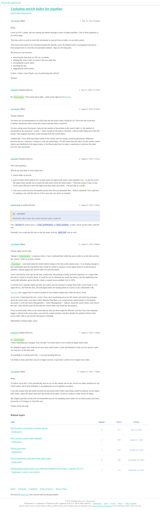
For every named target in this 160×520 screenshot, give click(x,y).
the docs (67, 97)
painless (25, 472)
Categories (22, 489)
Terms (106, 503)
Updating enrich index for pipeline (36, 9)
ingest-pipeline (34, 472)
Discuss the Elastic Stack (11, 2)
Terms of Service (46, 489)
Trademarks (97, 503)
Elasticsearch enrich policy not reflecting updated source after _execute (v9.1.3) (47, 468)
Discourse (24, 495)
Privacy (113, 503)
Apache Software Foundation (102, 506)
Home (13, 489)
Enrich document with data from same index (31, 458)
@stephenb (15, 264)
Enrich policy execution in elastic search (29, 428)
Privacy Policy (61, 489)
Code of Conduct (131, 503)
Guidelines (33, 489)
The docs (14, 292)
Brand (120, 503)
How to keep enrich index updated (26, 438)
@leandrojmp (24, 256)
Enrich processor (18, 448)
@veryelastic (19, 97)
